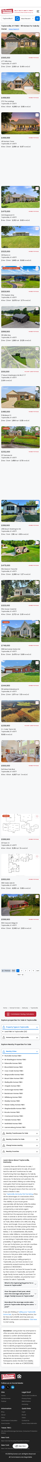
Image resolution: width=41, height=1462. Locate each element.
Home (3, 1396)
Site (3, 1392)
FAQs (3, 1418)
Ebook (24, 1415)
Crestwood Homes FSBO (14, 1116)
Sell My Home (5, 1398)
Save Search (14, 29)
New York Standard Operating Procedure (15, 1448)
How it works (5, 1423)
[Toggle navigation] (38, 12)
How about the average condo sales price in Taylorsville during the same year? (19, 1304)
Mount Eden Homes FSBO (14, 1078)
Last (37, 971)
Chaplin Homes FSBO (12, 1086)
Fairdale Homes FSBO (13, 1120)
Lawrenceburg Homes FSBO (15, 1127)
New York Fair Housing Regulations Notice (15, 1441)
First (13, 971)
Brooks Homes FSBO (12, 1112)
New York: (5, 1437)
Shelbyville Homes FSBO (13, 1082)
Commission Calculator (9, 1421)
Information (6, 1408)
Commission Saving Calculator (22, 1014)
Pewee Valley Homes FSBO (15, 1105)
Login (23, 1412)
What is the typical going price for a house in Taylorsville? (19, 1284)
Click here (33, 1319)
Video (24, 1418)
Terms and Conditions (29, 1396)
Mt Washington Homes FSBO (15, 1060)
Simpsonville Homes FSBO (14, 1075)
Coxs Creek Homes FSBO (14, 1071)
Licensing (25, 1404)
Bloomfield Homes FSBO (14, 1067)
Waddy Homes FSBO (12, 1101)
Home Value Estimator (29, 1423)
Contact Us (25, 1421)
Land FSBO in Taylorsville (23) (16, 1032)
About (3, 1415)
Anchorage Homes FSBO (14, 1090)
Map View (22, 1446)
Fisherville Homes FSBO (13, 1063)
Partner (3, 1401)
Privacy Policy (26, 1398)
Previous (7, 971)
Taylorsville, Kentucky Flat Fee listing (20, 1194)
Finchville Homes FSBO (13, 1056)
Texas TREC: (6, 1428)
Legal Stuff (26, 1392)
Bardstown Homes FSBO (14, 1093)
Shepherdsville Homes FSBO (15, 1108)
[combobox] (27, 18)
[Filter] (37, 18)
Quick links (26, 1408)
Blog (2, 1412)
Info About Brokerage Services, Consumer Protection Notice (19, 1432)
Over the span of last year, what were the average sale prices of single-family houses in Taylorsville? (19, 1293)
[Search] (17, 18)
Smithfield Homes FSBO (13, 1124)
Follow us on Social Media (12, 1383)
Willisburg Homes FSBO (13, 1097)
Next (19, 975)
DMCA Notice (26, 1401)
